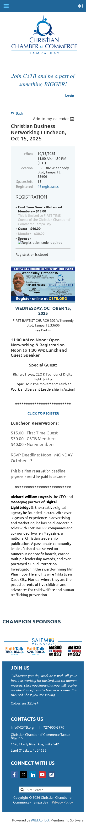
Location (26, 168)
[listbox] (54, 119)
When (28, 153)
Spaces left (24, 181)
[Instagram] (51, 774)
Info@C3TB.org (22, 727)
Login (69, 95)
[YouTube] (42, 774)
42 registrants (48, 186)
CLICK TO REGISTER (43, 413)
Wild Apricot (40, 820)
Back (19, 113)
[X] (23, 774)
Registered (24, 186)
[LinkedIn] (32, 774)
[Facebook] (14, 774)
